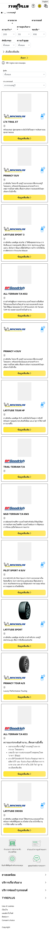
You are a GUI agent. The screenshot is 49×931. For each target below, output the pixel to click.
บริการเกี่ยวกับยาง (12, 882)
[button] (5, 13)
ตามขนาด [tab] (12, 20)
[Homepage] (2, 13)
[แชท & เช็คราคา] (46, 5)
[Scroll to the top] (42, 925)
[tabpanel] (24, 45)
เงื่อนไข (5, 910)
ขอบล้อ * (35, 29)
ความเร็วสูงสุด (23, 40)
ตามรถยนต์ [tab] (37, 20)
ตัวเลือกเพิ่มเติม (12, 51)
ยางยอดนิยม (9, 875)
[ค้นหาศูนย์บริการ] (33, 5)
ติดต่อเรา (5, 917)
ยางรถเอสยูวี (12, 13)
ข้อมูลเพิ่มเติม (24, 138)
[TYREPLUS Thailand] (18, 6)
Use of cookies (8, 906)
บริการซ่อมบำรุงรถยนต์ (15, 890)
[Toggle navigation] (3, 6)
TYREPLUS (8, 898)
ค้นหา (23, 58)
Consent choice (8, 920)
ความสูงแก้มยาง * (23, 28)
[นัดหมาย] (39, 5)
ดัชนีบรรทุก (6, 40)
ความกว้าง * (7, 29)
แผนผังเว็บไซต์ (7, 913)
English (45, 2)
